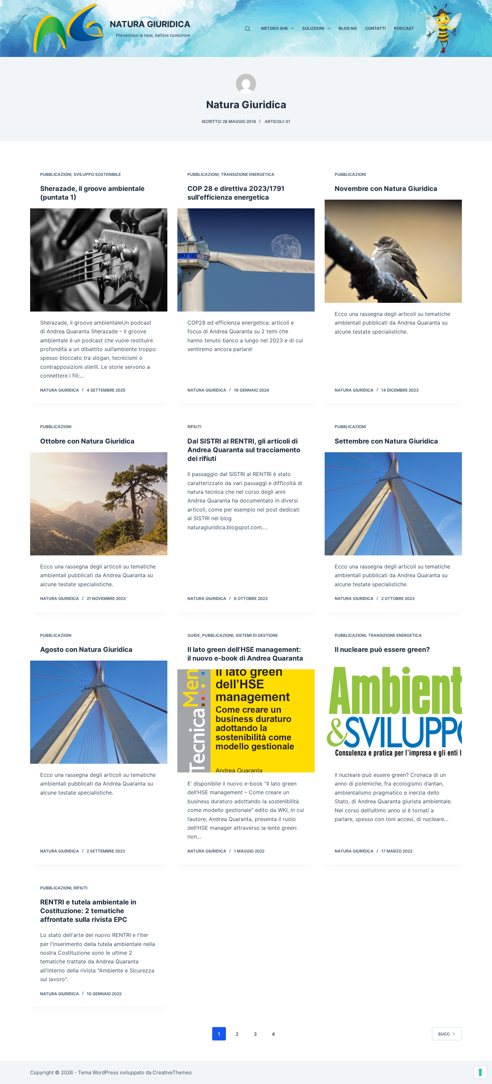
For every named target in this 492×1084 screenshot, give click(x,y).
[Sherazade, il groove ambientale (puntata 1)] (98, 260)
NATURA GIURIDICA (150, 24)
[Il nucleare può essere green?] (393, 712)
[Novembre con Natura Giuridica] (393, 251)
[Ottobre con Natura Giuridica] (98, 503)
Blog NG (348, 28)
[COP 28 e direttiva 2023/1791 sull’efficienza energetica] (246, 260)
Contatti (375, 28)
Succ (444, 1033)
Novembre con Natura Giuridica (386, 189)
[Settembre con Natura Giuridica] (393, 503)
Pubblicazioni (55, 174)
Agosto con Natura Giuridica (86, 650)
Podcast (404, 28)
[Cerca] (247, 28)
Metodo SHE (274, 28)
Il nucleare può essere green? (382, 650)
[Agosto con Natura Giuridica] (98, 712)
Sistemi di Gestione (257, 635)
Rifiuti (194, 426)
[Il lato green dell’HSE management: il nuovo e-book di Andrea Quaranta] (246, 720)
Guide (193, 635)
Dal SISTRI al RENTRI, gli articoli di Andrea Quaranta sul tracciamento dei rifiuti (243, 450)
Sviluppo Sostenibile (97, 174)
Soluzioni (313, 28)
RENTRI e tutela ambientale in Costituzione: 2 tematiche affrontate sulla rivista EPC (88, 911)
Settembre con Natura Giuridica (386, 441)
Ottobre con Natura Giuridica (87, 441)
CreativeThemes (172, 1072)
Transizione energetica (247, 174)
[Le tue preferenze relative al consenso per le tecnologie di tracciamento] (480, 1072)
